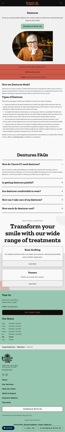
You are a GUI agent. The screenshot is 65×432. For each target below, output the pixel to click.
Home (4, 380)
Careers (40, 424)
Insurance (6, 402)
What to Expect (9, 393)
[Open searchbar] (61, 3)
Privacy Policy (18, 424)
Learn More (32, 264)
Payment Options (10, 398)
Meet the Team (8, 389)
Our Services (7, 384)
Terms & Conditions (30, 424)
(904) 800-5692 (35, 72)
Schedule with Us (32, 26)
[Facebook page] (3, 375)
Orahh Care (47, 424)
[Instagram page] (6, 375)
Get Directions (32, 312)
